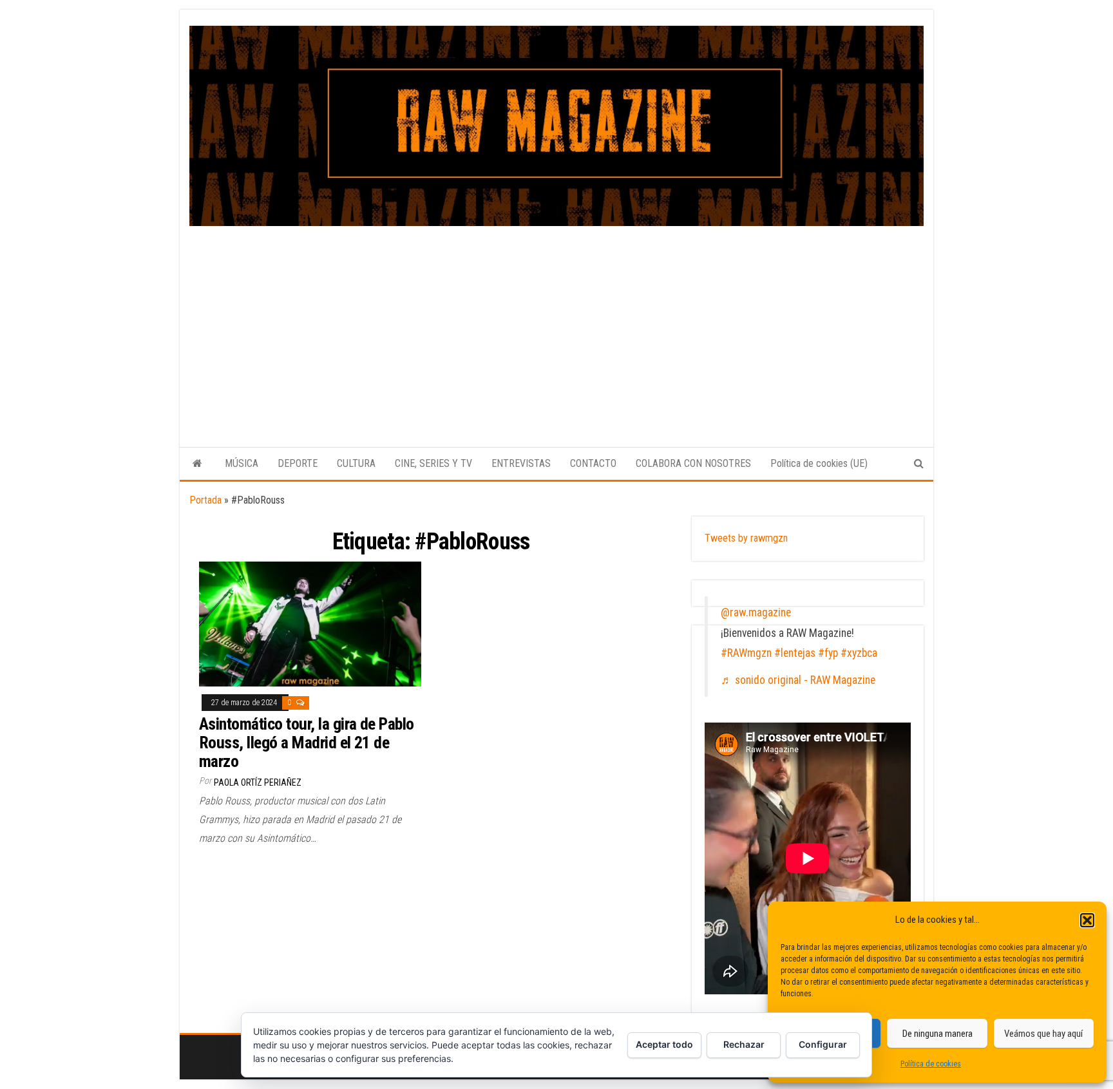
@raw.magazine (756, 612)
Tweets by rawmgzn (746, 538)
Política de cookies (930, 1063)
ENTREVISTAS (521, 463)
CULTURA (356, 463)
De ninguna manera (937, 1033)
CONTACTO (593, 463)
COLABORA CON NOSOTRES (693, 463)
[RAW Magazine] (197, 464)
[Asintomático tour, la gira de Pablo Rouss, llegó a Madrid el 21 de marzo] (310, 623)
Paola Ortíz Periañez (257, 782)
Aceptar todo (664, 1044)
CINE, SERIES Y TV (433, 463)
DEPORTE (298, 463)
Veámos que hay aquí (1043, 1033)
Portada (205, 500)
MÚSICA (241, 463)
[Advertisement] (556, 322)
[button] (1087, 920)
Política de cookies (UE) (819, 463)
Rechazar (744, 1044)
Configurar (823, 1044)
